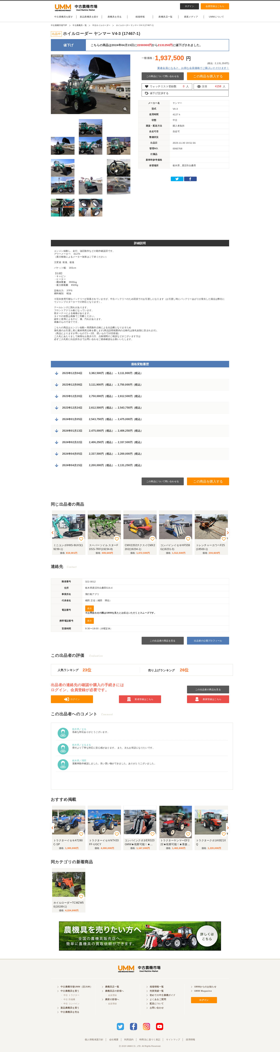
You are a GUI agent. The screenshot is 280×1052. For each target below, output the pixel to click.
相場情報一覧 (157, 986)
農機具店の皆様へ (114, 991)
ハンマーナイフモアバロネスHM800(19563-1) (210, 547)
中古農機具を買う (70, 991)
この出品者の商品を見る (162, 640)
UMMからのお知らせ (205, 986)
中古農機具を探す (63, 16)
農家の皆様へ (112, 999)
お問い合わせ (157, 1007)
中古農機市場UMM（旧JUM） (76, 986)
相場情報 (140, 16)
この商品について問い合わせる (162, 76)
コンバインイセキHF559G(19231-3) (139, 547)
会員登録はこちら (215, 6)
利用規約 (129, 1039)
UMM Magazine (203, 991)
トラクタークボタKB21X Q (175, 842)
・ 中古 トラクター (70, 995)
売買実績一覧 (157, 991)
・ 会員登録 (111, 995)
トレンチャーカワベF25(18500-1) (174, 547)
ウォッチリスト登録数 (163, 86)
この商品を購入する (208, 76)
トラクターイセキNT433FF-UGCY (68, 842)
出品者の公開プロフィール (208, 640)
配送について (157, 1003)
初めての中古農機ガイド (162, 995)
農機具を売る (115, 16)
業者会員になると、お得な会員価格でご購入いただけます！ (193, 68)
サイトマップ (173, 1039)
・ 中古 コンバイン (70, 1003)
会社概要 (114, 1039)
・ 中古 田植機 (68, 999)
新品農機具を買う (70, 1007)
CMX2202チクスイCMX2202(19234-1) (104, 547)
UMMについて (216, 16)
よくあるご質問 (158, 999)
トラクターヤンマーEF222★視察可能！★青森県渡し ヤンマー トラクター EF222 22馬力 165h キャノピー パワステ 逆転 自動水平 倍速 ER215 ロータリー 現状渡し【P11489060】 (139, 842)
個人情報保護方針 (94, 1039)
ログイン (189, 6)
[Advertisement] (140, 229)
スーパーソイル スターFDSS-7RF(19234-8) (67, 547)
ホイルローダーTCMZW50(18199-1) (68, 904)
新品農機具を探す (89, 16)
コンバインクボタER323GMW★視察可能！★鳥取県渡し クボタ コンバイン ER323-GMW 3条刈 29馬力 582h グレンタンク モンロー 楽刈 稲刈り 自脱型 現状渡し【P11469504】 (104, 842)
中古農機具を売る (70, 1012)
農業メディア (191, 16)
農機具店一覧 (165, 16)
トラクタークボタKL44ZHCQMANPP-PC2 (210, 842)
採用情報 (190, 1039)
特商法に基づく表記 (149, 1039)
